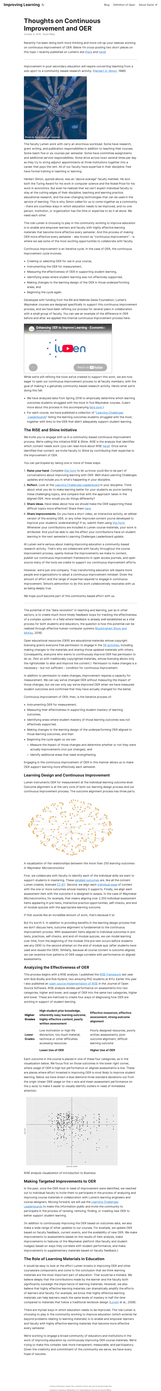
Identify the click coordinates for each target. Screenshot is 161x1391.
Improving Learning (22, 4)
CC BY (61, 884)
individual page (107, 884)
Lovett (114, 1302)
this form (70, 470)
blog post (95, 407)
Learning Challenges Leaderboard (77, 485)
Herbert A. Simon (105, 71)
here (89, 52)
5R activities (111, 645)
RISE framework (110, 974)
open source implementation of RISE (73, 983)
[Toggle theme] (43, 4)
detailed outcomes (87, 880)
